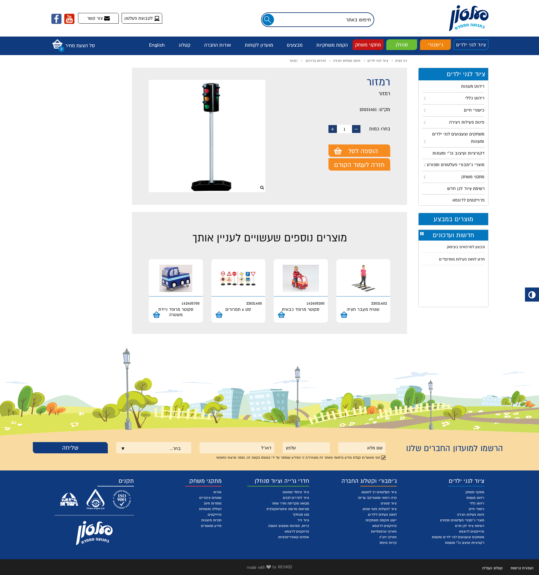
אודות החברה (217, 45)
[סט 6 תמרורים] (238, 278)
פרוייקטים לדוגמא (471, 531)
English (157, 45)
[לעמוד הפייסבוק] (56, 19)
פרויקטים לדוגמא (384, 526)
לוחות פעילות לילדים (382, 515)
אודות (217, 492)
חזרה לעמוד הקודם (359, 164)
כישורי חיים (476, 509)
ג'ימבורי (435, 44)
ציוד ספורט (389, 503)
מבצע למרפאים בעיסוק (466, 247)
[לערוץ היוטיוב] (69, 19)
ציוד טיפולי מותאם (296, 492)
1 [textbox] (344, 129)
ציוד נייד (303, 520)
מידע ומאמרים (211, 526)
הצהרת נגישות (522, 568)
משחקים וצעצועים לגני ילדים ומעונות (458, 537)
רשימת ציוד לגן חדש (469, 526)
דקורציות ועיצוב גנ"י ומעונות (464, 543)
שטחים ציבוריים (210, 498)
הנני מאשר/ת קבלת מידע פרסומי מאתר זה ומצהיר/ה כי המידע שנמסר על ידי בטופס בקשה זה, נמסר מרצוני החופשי (298, 457)
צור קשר (95, 18)
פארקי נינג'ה (388, 537)
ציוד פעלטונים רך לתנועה (379, 492)
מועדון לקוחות (259, 45)
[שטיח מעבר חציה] (363, 278)
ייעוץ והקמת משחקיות (381, 520)
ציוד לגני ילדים (471, 44)
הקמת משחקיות (332, 45)
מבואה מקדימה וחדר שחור (290, 503)
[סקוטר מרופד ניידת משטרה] (176, 278)
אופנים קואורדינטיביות (293, 537)
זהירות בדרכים (315, 61)
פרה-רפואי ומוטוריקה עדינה (377, 498)
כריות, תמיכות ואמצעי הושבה (288, 526)
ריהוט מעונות (475, 498)
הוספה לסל (363, 151)
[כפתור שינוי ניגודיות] (532, 295)
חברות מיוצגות (211, 520)
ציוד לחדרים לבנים (296, 498)
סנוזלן (402, 44)
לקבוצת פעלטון (139, 18)
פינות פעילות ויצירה (346, 61)
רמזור (293, 61)
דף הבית (401, 61)
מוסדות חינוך (212, 503)
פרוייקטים (214, 515)
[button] (72, 42)
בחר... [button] (175, 448)
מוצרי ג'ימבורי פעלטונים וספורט (462, 520)
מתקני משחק (368, 44)
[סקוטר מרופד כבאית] (301, 278)
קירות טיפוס (388, 543)
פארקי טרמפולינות (384, 531)
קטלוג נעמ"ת (492, 568)
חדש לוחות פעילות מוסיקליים (462, 259)
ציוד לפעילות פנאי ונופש (380, 509)
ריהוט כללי (477, 503)
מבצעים (295, 45)
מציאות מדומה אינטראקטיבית (287, 509)
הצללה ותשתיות (210, 509)
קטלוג (184, 45)
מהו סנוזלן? (301, 515)
